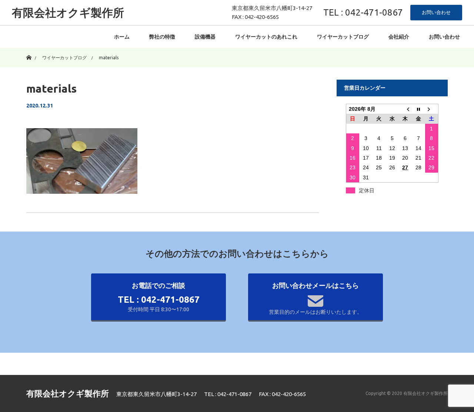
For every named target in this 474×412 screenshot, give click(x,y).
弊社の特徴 (162, 37)
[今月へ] (418, 109)
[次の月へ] (431, 109)
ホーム (122, 37)
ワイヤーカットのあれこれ (266, 37)
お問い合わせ (436, 12)
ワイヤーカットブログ (343, 37)
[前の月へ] (405, 109)
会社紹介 (398, 37)
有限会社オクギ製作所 (68, 12)
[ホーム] (28, 50)
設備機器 (205, 37)
